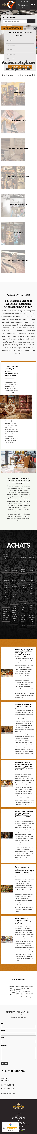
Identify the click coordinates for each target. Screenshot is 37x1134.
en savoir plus (19, 105)
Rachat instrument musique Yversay (27, 994)
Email (3, 1031)
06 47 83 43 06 (7, 1089)
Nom (2, 1023)
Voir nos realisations (12, 28)
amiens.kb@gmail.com (8, 1093)
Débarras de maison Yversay (11, 989)
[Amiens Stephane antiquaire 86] (4, 4)
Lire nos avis (10, 1130)
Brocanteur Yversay (27, 987)
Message (4, 1045)
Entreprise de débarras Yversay (22, 994)
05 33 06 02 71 (7, 1085)
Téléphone (4, 1038)
